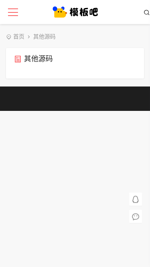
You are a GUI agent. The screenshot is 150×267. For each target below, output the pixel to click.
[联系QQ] (135, 199)
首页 (18, 36)
